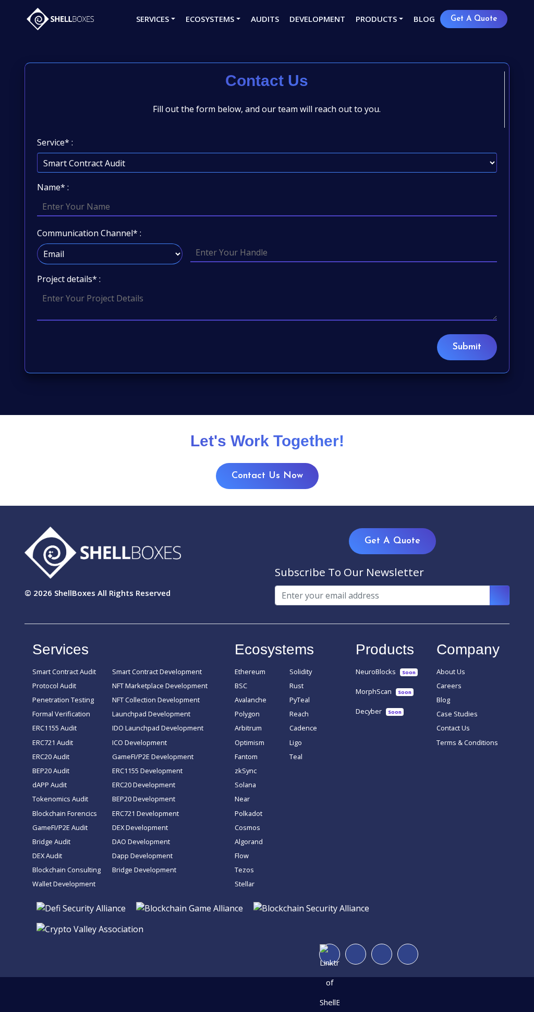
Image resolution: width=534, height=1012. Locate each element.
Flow (242, 855)
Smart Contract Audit (64, 671)
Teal (295, 756)
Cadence (303, 728)
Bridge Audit (51, 841)
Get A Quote (474, 19)
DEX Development (140, 827)
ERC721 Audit (52, 742)
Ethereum (250, 671)
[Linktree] (329, 954)
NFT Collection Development (156, 699)
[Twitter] (381, 954)
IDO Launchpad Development (157, 728)
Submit (467, 347)
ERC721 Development (145, 813)
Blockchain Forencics (64, 813)
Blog (424, 19)
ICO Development (139, 742)
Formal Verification (61, 713)
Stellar (244, 883)
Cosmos (247, 827)
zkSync (246, 770)
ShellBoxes (74, 593)
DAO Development (141, 841)
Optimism (249, 742)
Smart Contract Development (157, 671)
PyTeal (299, 699)
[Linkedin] (407, 954)
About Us (450, 671)
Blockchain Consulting (66, 869)
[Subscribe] (499, 595)
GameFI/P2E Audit (60, 827)
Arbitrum (248, 728)
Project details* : (69, 279)
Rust (296, 685)
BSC (241, 685)
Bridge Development (144, 869)
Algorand (249, 841)
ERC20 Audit (50, 756)
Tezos (244, 869)
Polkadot (248, 813)
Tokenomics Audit (60, 798)
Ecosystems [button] (210, 19)
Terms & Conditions (467, 742)
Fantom (246, 756)
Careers (449, 685)
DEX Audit (47, 855)
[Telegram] (355, 954)
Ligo (295, 742)
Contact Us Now (267, 476)
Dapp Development (142, 855)
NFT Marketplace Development (160, 685)
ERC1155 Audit (54, 728)
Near (242, 798)
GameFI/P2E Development (152, 756)
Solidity (300, 671)
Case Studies (457, 713)
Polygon (247, 713)
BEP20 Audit (50, 770)
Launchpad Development (151, 713)
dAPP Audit (49, 784)
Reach (299, 713)
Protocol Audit (54, 685)
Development (317, 19)
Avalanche (250, 699)
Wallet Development (63, 883)
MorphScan (383, 691)
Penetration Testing (63, 699)
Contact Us (453, 728)
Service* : (55, 142)
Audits (265, 19)
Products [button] (376, 19)
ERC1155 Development (147, 770)
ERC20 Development (143, 784)
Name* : (53, 187)
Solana (245, 784)
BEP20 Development (143, 798)
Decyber (379, 711)
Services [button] (152, 19)
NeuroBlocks (386, 671)
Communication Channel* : (89, 233)
